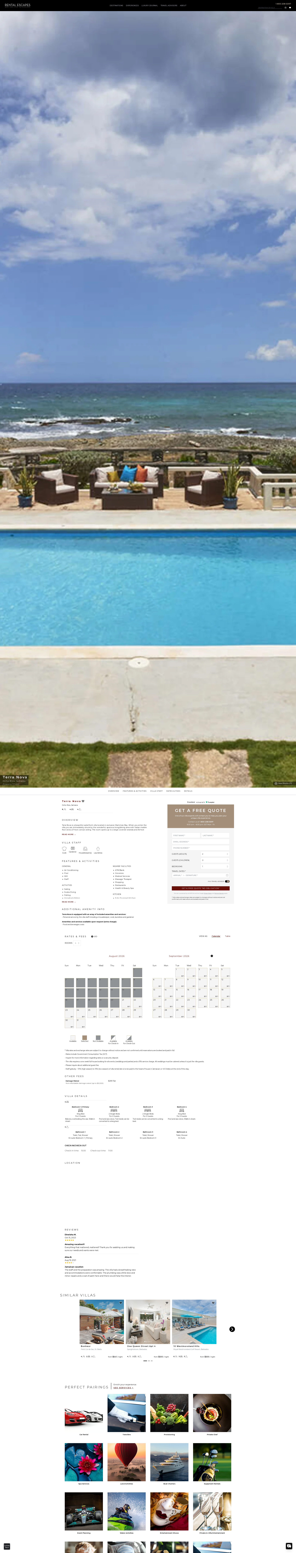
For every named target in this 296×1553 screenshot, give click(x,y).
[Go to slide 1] (98, 1341)
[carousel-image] (102, 1322)
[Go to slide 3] (101, 1341)
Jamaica (21, 781)
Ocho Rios (9, 781)
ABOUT (183, 6)
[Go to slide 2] (100, 1341)
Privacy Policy (208, 893)
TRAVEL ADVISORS (169, 6)
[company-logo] (18, 5)
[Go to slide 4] (103, 1341)
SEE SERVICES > (124, 1388)
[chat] (289, 1546)
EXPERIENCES (132, 6)
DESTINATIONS (116, 6)
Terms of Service (219, 893)
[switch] (227, 881)
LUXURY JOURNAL (150, 6)
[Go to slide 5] (151, 1341)
